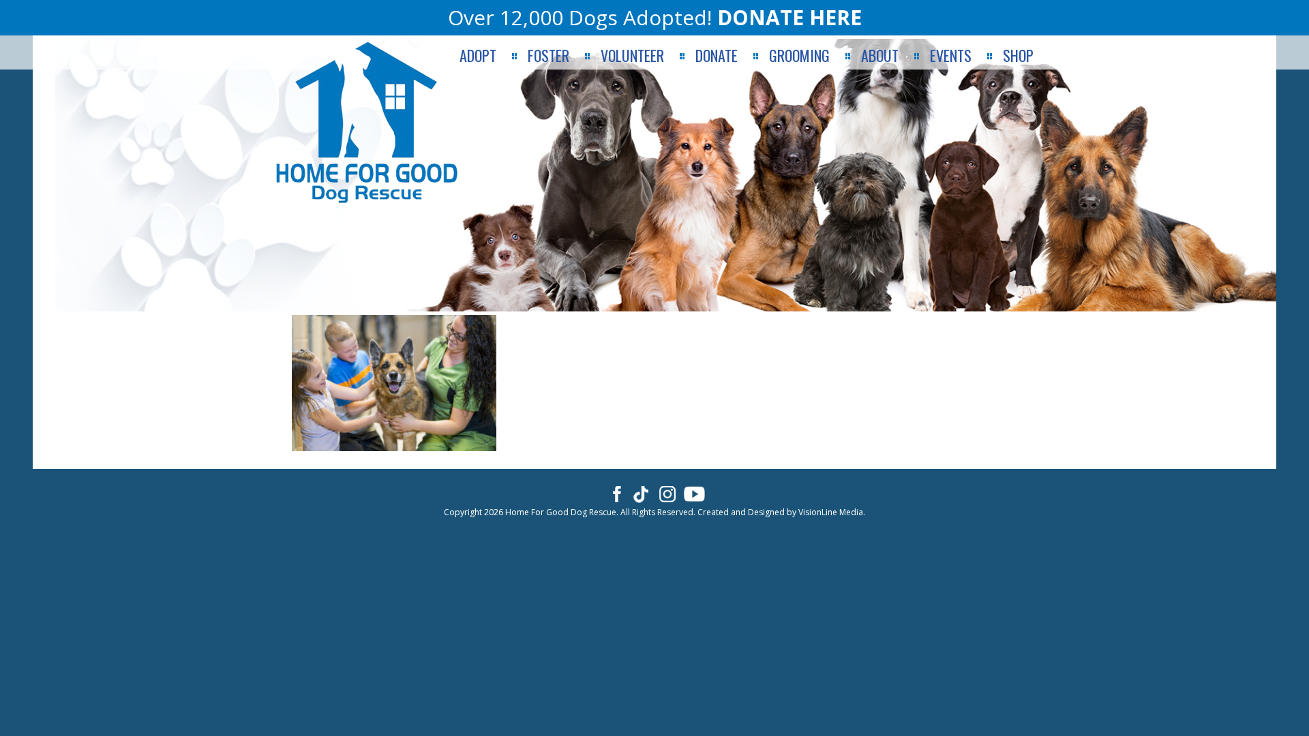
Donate (716, 55)
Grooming (799, 55)
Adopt (478, 55)
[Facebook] (615, 493)
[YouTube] (694, 493)
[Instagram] (668, 493)
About (880, 55)
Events (951, 55)
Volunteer (632, 55)
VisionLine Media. (831, 512)
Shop (1018, 55)
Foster (548, 55)
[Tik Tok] (641, 493)
